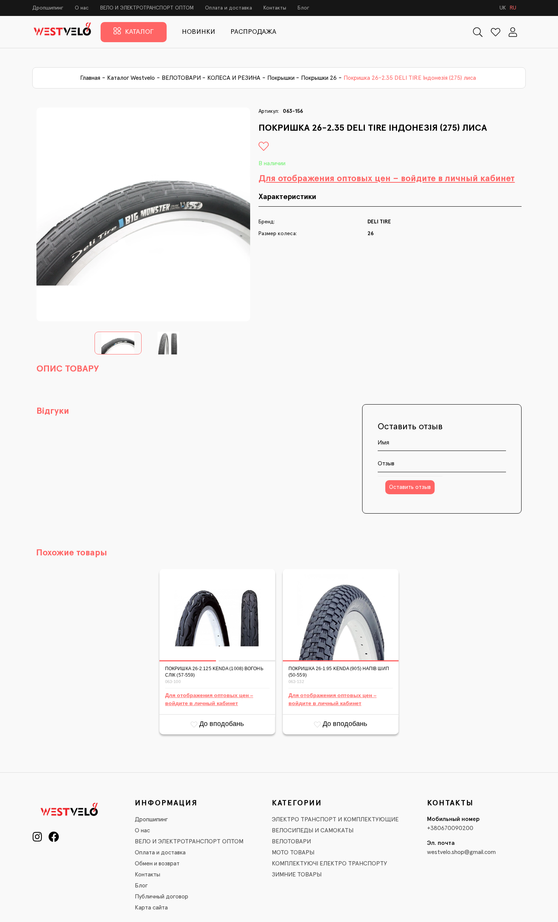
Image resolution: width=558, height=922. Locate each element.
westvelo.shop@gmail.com (461, 852)
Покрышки (281, 78)
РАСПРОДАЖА (253, 31)
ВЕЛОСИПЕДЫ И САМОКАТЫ (312, 830)
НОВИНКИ (198, 31)
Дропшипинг (47, 8)
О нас (82, 8)
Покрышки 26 (319, 78)
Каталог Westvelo (131, 78)
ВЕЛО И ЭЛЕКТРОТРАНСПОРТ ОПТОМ (147, 8)
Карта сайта (151, 908)
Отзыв (386, 463)
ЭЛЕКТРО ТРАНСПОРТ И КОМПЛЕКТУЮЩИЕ (335, 819)
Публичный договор (161, 897)
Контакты (274, 8)
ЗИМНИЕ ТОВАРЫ (297, 874)
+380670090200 (450, 828)
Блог (303, 8)
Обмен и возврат (157, 863)
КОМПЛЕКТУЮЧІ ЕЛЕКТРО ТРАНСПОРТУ (329, 863)
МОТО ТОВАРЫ (293, 852)
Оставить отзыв (410, 487)
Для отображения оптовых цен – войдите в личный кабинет (387, 178)
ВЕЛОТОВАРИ (181, 78)
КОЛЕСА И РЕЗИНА (233, 78)
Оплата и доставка (228, 8)
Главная (90, 78)
